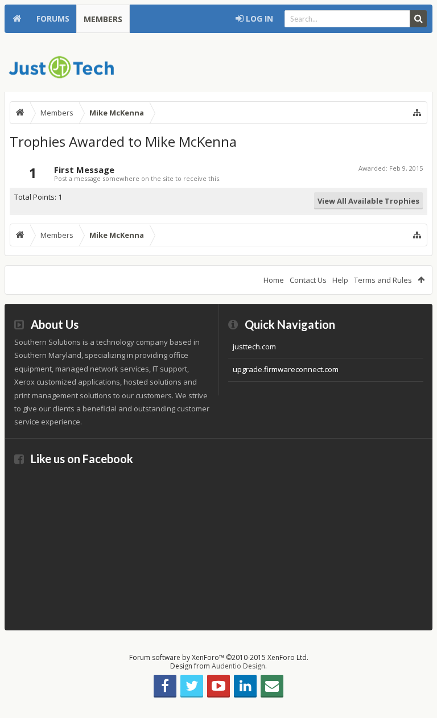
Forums (52, 18)
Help (340, 280)
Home (17, 19)
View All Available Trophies (368, 201)
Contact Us (308, 280)
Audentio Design (238, 666)
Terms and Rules (383, 280)
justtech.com (254, 346)
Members (103, 19)
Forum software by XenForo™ (218, 657)
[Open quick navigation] (417, 112)
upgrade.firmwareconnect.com (286, 369)
